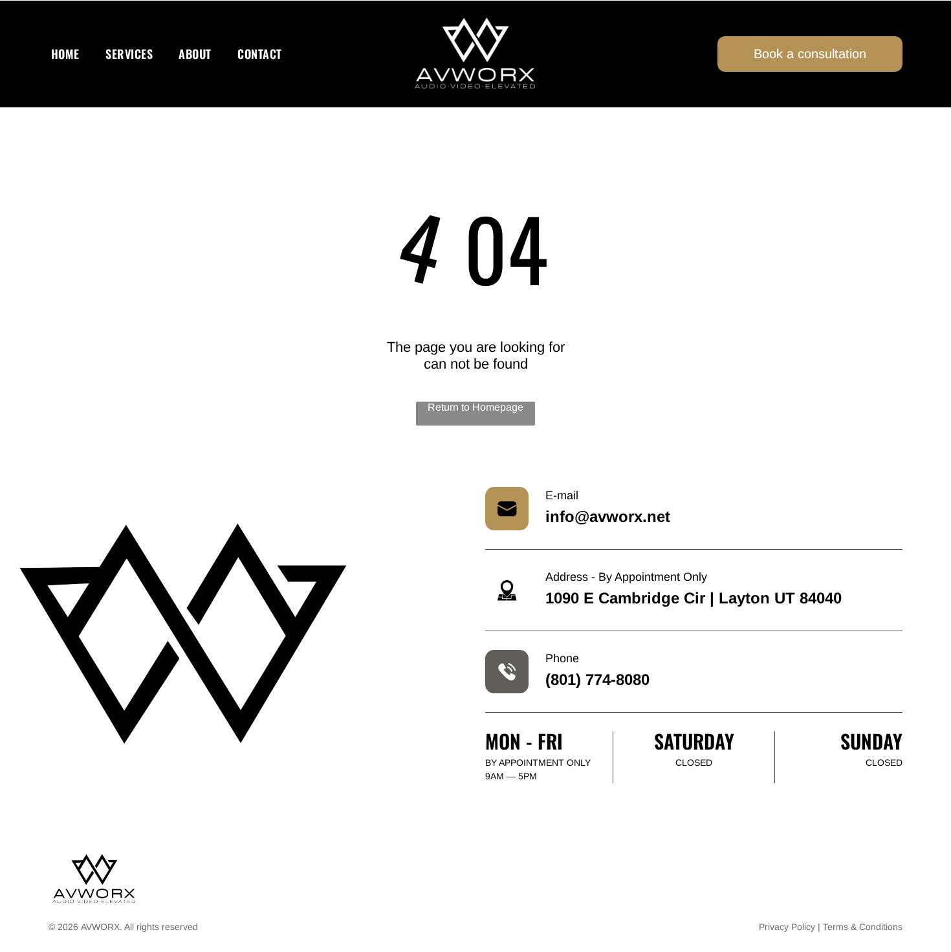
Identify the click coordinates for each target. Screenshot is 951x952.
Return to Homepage (475, 407)
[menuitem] (65, 54)
